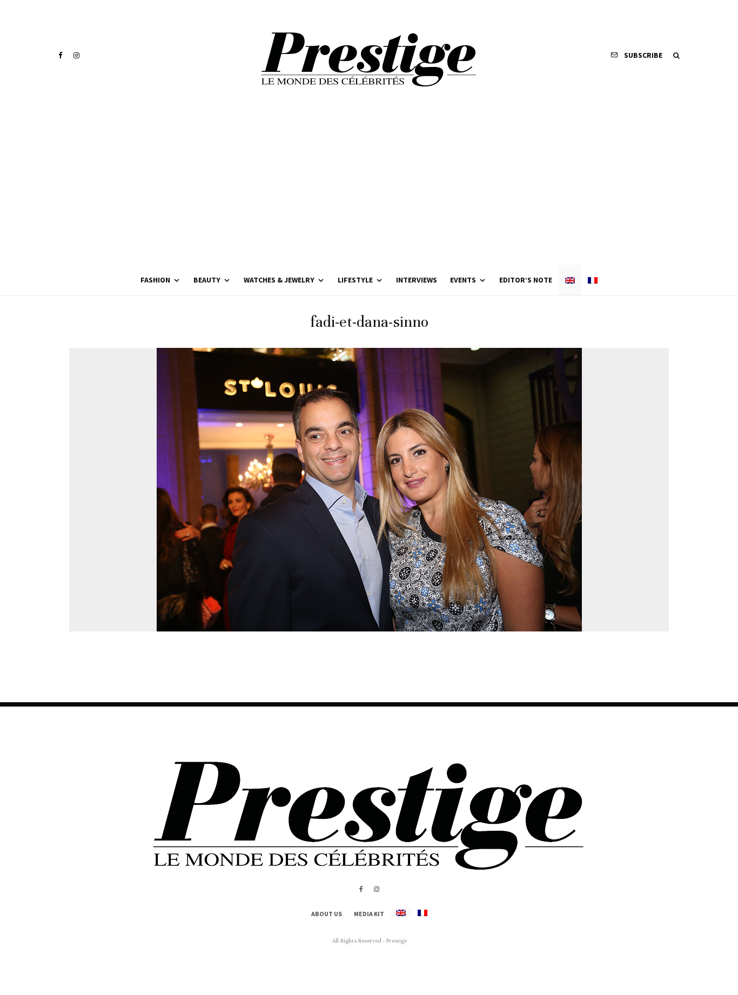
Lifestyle (355, 280)
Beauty (206, 280)
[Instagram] (76, 55)
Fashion (155, 280)
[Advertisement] (369, 183)
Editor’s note (525, 280)
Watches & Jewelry (279, 280)
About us (326, 914)
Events (463, 280)
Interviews (416, 280)
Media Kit (369, 914)
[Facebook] (60, 55)
